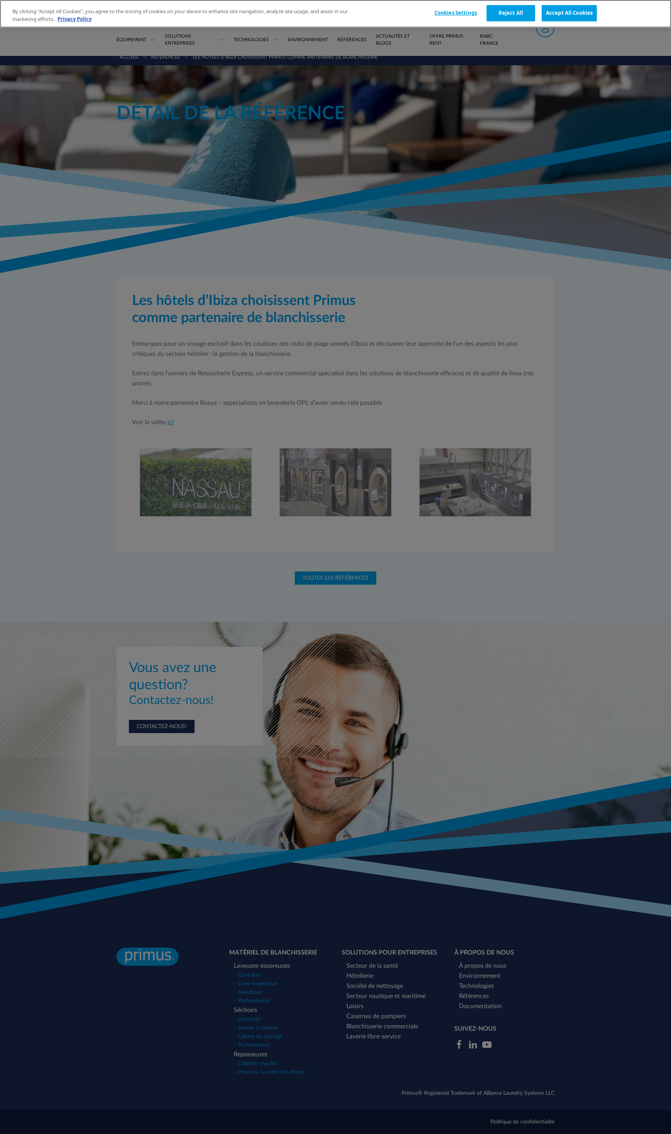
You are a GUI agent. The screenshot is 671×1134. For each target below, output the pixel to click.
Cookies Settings (456, 12)
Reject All (511, 12)
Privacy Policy (74, 19)
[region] (335, 14)
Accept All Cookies (569, 12)
